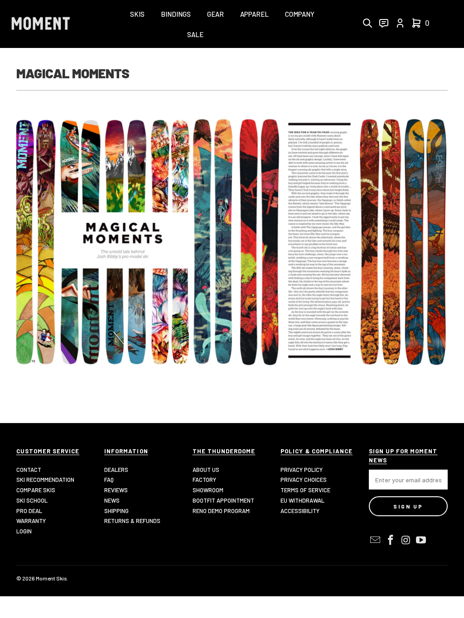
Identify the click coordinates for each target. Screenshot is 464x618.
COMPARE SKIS (35, 490)
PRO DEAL (29, 510)
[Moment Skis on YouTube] (421, 540)
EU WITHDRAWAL (302, 500)
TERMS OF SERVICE (305, 490)
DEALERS (116, 469)
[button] (137, 15)
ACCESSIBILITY (299, 510)
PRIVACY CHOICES (303, 479)
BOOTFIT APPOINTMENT (223, 500)
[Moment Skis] (40, 24)
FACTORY (204, 479)
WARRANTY (31, 520)
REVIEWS (116, 490)
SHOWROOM (208, 490)
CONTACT (28, 469)
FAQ (109, 479)
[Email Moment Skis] (375, 540)
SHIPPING (116, 510)
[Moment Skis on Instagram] (406, 540)
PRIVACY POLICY (301, 469)
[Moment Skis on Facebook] (390, 540)
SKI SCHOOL (32, 500)
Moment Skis (51, 578)
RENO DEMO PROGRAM (221, 510)
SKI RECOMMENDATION (45, 479)
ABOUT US (206, 469)
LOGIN (24, 531)
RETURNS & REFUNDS (132, 520)
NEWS (112, 500)
